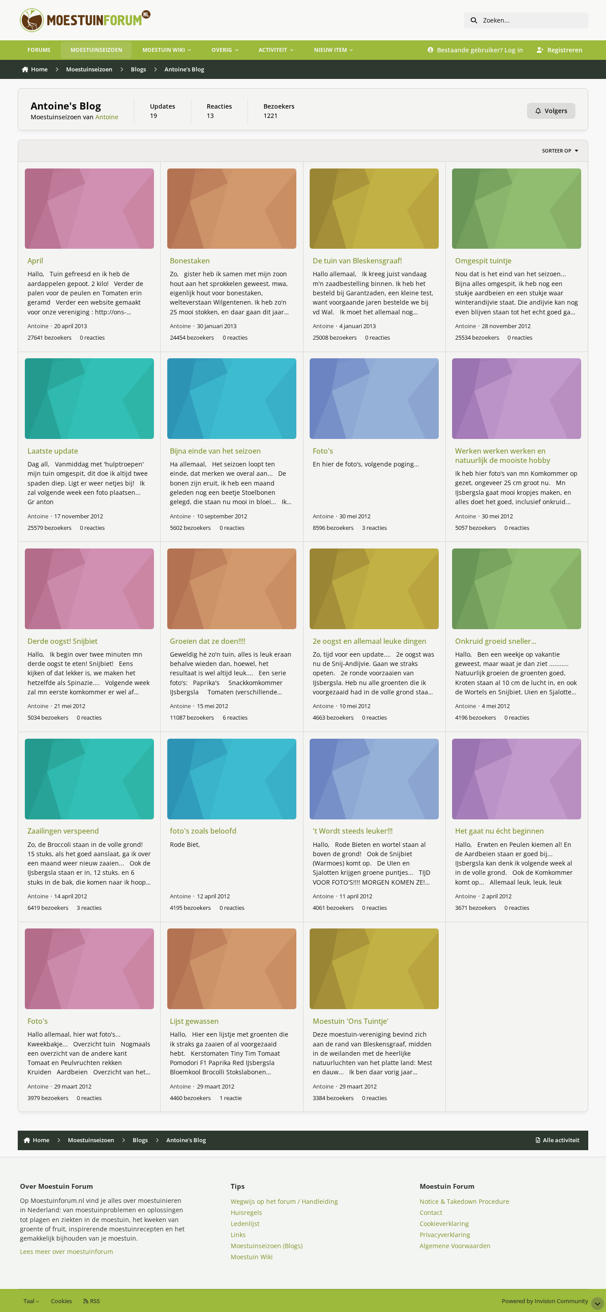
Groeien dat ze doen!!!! (207, 641)
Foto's (323, 451)
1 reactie (231, 1098)
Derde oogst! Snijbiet (63, 641)
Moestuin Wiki (252, 1257)
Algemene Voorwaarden (455, 1246)
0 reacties (92, 337)
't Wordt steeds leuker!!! (353, 831)
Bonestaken (190, 261)
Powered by (545, 1301)
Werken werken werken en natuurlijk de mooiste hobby (502, 455)
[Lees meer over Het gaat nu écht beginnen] (516, 779)
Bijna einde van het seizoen (215, 451)
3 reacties (374, 528)
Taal (29, 1301)
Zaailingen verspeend (63, 831)
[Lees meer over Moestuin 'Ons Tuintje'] (374, 968)
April (35, 261)
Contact (431, 1212)
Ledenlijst (245, 1223)
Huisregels (246, 1212)
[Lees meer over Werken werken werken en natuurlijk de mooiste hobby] (516, 398)
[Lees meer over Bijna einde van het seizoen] (231, 398)
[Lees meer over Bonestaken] (231, 208)
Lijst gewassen (194, 1021)
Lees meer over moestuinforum (66, 1251)
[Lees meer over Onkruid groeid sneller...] (516, 588)
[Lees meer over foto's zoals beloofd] (231, 779)
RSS (94, 1301)
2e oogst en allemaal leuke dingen (369, 641)
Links (238, 1234)
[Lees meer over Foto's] (374, 398)
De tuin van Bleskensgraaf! (357, 261)
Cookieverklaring (444, 1223)
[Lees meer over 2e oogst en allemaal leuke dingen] (374, 588)
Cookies (61, 1301)
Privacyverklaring (445, 1234)
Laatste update (53, 451)
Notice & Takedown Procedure (464, 1201)
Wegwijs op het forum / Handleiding (284, 1201)
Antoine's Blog (66, 106)
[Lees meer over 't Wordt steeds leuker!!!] (374, 779)
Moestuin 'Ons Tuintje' (351, 1021)
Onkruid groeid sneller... (495, 641)
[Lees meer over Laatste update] (89, 398)
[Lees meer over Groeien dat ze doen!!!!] (231, 588)
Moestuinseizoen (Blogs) (267, 1246)
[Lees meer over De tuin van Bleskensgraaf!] (374, 208)
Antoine (106, 117)
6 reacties (235, 717)
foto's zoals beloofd (203, 831)
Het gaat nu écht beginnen (499, 831)
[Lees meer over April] (89, 208)
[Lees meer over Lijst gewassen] (231, 968)
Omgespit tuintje (483, 261)
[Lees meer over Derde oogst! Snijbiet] (89, 588)
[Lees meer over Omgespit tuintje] (516, 208)
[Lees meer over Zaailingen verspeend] (89, 779)
